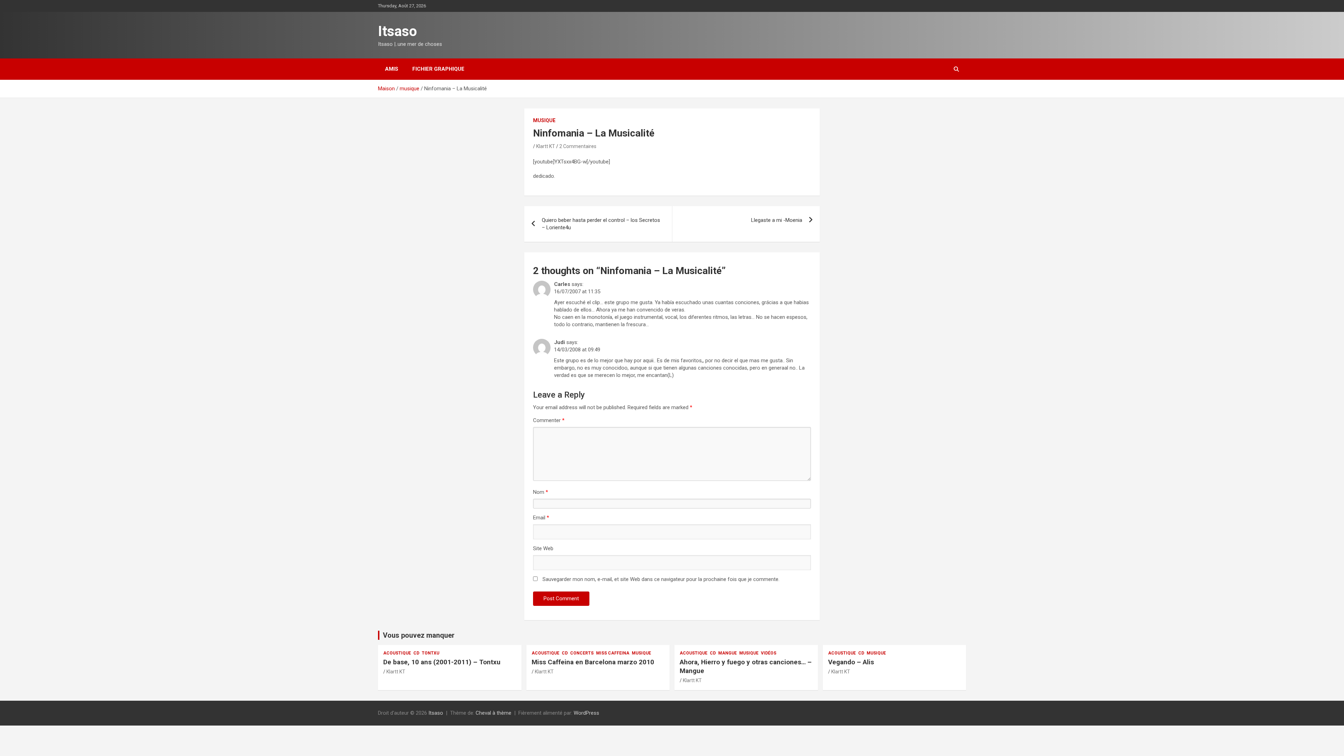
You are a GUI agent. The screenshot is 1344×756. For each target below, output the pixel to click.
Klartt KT (545, 146)
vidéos (768, 653)
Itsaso (397, 31)
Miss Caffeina (612, 653)
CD (416, 653)
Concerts (582, 653)
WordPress (586, 713)
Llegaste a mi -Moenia (776, 220)
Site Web (543, 548)
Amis (391, 69)
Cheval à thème (493, 713)
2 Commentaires (577, 146)
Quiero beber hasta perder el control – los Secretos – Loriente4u (601, 224)
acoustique (397, 653)
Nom (540, 492)
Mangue (727, 653)
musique (544, 120)
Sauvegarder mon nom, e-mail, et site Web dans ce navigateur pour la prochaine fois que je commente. (660, 579)
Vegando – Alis (851, 662)
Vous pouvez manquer (419, 635)
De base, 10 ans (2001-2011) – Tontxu (441, 662)
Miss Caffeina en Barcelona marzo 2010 (593, 662)
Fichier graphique (438, 69)
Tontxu (430, 653)
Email (541, 517)
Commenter (549, 420)
